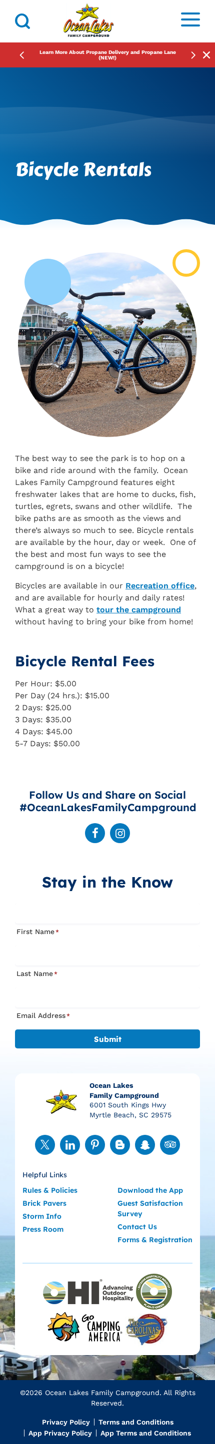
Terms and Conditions (136, 1422)
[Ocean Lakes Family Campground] (89, 21)
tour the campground (138, 609)
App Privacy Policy (60, 1433)
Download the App (150, 1190)
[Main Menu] (190, 21)
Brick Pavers (44, 1203)
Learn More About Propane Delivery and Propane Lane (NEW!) (108, 55)
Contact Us (137, 1226)
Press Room (43, 1229)
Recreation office (160, 585)
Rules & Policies (50, 1190)
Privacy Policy (66, 1422)
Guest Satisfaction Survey (150, 1208)
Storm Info (42, 1216)
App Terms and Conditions (145, 1433)
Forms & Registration (155, 1239)
